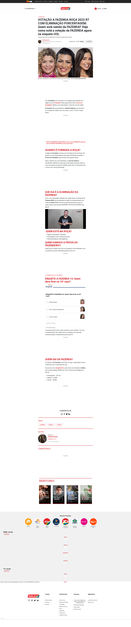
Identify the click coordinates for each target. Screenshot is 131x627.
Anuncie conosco (77, 609)
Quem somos (62, 600)
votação (59, 424)
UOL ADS (66, 1)
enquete (51, 424)
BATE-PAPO (96, 1)
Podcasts (47, 602)
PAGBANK (50, 1)
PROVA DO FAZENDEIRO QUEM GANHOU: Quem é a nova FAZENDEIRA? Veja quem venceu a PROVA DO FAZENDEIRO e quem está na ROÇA (65, 142)
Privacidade (61, 604)
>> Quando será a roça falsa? (53, 275)
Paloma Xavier (46, 40)
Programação (77, 607)
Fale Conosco (62, 612)
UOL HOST (45, 1)
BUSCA (88, 1)
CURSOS (56, 1)
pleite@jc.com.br (52, 439)
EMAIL (103, 1)
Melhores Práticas (63, 606)
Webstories (46, 480)
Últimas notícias (48, 600)
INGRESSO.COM (38, 1)
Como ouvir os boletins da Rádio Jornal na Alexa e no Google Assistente (79, 601)
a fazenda (42, 424)
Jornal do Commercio (92, 600)
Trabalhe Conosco (63, 615)
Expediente (61, 610)
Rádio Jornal (90, 602)
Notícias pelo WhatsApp (79, 604)
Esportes (47, 604)
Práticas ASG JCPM (63, 602)
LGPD (60, 608)
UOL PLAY (61, 1)
